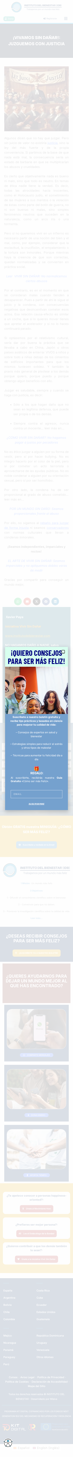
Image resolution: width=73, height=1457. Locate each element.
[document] (36, 728)
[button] (63, 651)
